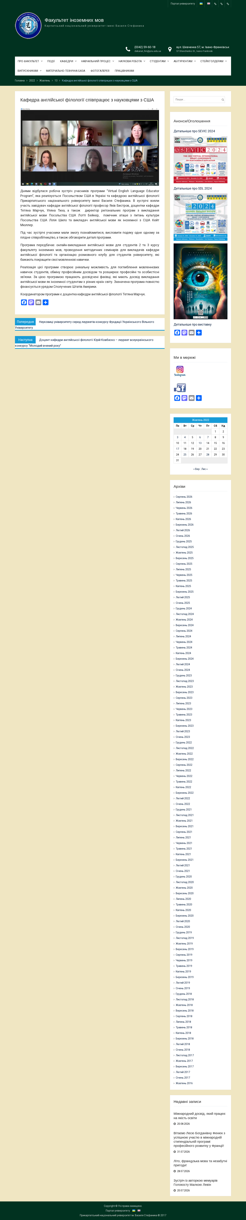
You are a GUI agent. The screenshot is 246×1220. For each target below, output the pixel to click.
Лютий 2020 (183, 921)
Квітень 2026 (183, 519)
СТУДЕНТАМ (158, 61)
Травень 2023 (184, 714)
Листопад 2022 (185, 748)
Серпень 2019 (184, 954)
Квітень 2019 (183, 971)
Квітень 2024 (183, 653)
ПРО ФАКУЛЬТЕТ (28, 61)
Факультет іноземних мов (74, 20)
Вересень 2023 (185, 692)
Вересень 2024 (185, 625)
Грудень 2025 (184, 541)
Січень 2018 (183, 1049)
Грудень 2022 (184, 742)
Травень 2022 (184, 781)
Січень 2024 (183, 669)
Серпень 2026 (184, 496)
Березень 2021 (185, 859)
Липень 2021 (183, 837)
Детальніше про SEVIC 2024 (194, 131)
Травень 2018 (184, 1027)
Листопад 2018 (185, 999)
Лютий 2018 (183, 1044)
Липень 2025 (183, 569)
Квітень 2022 (183, 787)
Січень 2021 (183, 871)
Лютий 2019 (183, 982)
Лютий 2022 (183, 798)
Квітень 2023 (183, 720)
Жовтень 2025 (184, 552)
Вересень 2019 (185, 949)
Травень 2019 (184, 966)
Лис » (204, 469)
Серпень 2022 (184, 764)
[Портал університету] (215, 3)
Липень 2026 (183, 502)
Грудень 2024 (184, 608)
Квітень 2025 (183, 586)
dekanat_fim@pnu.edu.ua (148, 51)
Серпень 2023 (184, 697)
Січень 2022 (183, 804)
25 (185, 454)
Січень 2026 (183, 535)
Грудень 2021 (184, 809)
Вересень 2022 (185, 759)
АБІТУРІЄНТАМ (183, 61)
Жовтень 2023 (184, 686)
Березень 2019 (185, 977)
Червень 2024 (184, 642)
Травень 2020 (184, 904)
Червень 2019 (184, 960)
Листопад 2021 (185, 815)
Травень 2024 (184, 647)
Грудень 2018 (184, 993)
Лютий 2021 (183, 865)
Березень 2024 (185, 658)
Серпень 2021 (184, 831)
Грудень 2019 (184, 932)
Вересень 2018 (185, 1010)
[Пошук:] (200, 99)
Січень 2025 (183, 602)
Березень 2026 (185, 524)
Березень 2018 (185, 1038)
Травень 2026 (184, 513)
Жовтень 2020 (184, 887)
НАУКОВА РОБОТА (130, 61)
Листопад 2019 (185, 938)
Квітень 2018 (183, 1033)
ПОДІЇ (51, 61)
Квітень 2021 (183, 854)
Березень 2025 (185, 591)
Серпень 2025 (184, 563)
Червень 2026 (184, 507)
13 (200, 443)
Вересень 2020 (185, 893)
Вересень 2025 (185, 558)
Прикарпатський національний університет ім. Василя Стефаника (118, 1215)
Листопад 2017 (185, 1055)
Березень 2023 (185, 725)
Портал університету (183, 3)
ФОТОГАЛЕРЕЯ (100, 70)
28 (207, 454)
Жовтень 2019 (184, 943)
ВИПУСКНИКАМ (28, 70)
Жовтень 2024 (184, 619)
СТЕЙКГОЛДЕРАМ (211, 61)
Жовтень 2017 (184, 1060)
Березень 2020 (185, 915)
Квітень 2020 (183, 910)
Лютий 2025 (183, 597)
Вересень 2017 (185, 1066)
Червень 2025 (184, 575)
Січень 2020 (183, 926)
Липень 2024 (183, 636)
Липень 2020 (183, 898)
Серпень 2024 (184, 630)
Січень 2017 (183, 1077)
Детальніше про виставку (193, 324)
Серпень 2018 (184, 1016)
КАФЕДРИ (66, 61)
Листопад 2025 (185, 547)
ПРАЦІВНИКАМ (124, 70)
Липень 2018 (183, 1021)
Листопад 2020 (185, 882)
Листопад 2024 (185, 614)
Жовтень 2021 (184, 820)
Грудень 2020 (184, 876)
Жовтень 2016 (184, 1083)
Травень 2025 (184, 580)
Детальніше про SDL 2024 (193, 188)
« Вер (196, 469)
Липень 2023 (183, 703)
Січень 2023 (183, 736)
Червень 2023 (184, 709)
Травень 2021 (184, 848)
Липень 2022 (183, 770)
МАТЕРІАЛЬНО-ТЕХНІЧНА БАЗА (65, 70)
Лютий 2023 (183, 731)
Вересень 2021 (185, 826)
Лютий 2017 (183, 1072)
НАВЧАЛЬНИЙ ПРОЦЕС (96, 61)
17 (177, 448)
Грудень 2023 (184, 675)
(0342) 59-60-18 (145, 47)
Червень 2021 (184, 843)
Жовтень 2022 (184, 753)
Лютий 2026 (183, 530)
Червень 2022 (184, 776)
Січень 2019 (183, 988)
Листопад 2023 (185, 681)
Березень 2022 (185, 792)
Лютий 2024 (183, 664)
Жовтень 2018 (184, 1005)
